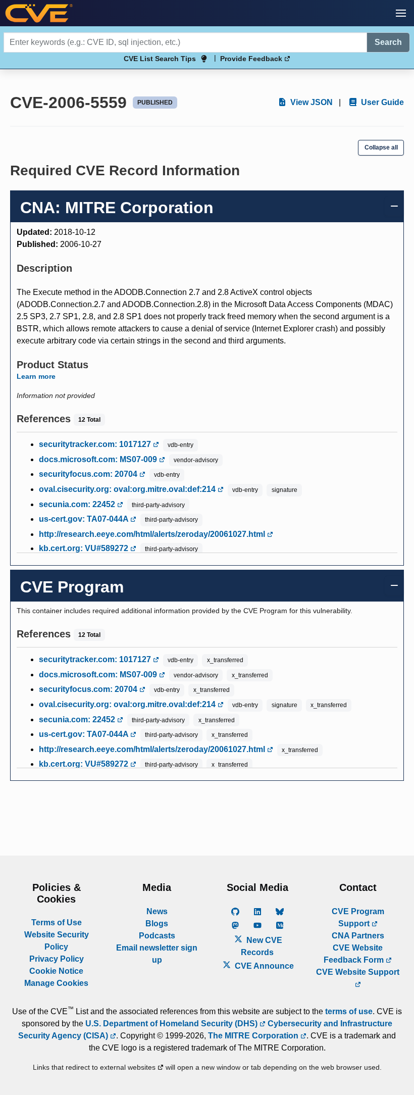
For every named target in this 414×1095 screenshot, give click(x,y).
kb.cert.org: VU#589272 (84, 548)
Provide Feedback (252, 59)
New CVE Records (261, 946)
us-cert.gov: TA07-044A (84, 519)
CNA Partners (358, 935)
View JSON (310, 102)
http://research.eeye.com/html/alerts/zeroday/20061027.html (153, 534)
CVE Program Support (358, 917)
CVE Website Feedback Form (355, 953)
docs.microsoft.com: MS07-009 (99, 459)
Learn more (36, 376)
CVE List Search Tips (160, 59)
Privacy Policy (56, 959)
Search (388, 42)
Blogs (156, 923)
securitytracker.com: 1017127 (96, 444)
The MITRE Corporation (254, 1035)
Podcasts (157, 935)
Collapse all (381, 147)
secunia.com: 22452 (78, 504)
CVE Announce (263, 966)
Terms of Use (56, 922)
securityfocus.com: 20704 (89, 474)
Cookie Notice (56, 971)
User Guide (381, 102)
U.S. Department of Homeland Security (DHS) (172, 1023)
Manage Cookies (56, 983)
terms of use (349, 1011)
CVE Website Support (357, 972)
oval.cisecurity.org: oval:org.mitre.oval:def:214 (128, 489)
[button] (401, 13)
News (157, 911)
